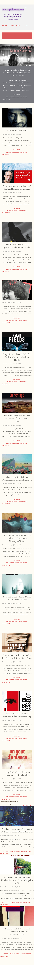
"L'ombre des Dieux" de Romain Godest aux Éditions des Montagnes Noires (17, 538)
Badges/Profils (15, 25)
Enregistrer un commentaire (16, 97)
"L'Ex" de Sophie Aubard (17, 130)
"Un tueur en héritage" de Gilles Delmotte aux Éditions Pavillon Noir (17, 418)
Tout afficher (25, 34)
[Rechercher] (26, 8)
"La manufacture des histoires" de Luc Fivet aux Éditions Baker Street (17, 656)
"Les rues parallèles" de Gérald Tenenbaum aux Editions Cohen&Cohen (17, 931)
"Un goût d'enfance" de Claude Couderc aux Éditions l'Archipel (17, 773)
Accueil (4, 25)
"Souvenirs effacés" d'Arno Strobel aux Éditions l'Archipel (17, 598)
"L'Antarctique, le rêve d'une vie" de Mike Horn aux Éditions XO (17, 187)
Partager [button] (16, 94)
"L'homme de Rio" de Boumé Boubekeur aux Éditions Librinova (17, 478)
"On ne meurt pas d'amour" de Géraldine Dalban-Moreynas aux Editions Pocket (17, 72)
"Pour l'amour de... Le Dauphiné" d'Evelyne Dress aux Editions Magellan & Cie (17, 880)
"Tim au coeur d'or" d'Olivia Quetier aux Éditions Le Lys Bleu (17, 246)
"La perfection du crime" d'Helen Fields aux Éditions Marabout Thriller (17, 357)
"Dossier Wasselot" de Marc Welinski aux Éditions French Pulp (17, 715)
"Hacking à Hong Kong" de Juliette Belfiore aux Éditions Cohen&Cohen (17, 830)
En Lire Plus (6, 99)
